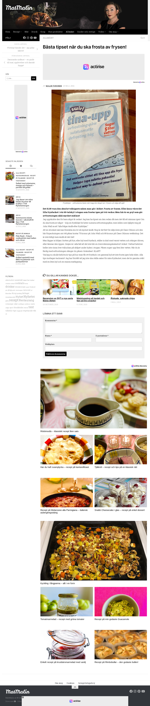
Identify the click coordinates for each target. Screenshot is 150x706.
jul (31, 290)
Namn (48, 336)
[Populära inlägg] (21, 165)
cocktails (19, 283)
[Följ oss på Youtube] (35, 37)
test (31, 307)
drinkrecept (20, 287)
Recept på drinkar (23, 233)
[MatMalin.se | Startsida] (19, 7)
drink (26, 283)
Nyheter (29, 296)
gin (6, 290)
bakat (25, 280)
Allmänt (70, 31)
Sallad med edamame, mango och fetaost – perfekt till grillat (26, 185)
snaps (7, 308)
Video (101, 31)
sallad (15, 304)
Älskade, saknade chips (123, 298)
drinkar (10, 286)
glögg (10, 290)
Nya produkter (55, 31)
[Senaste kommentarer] (31, 165)
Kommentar (51, 320)
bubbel (32, 280)
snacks (33, 304)
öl (6, 314)
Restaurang (26, 300)
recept (13, 300)
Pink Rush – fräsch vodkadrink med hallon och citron (26, 238)
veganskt (20, 311)
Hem (7, 31)
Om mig (113, 31)
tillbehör (9, 311)
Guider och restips (86, 31)
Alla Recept (20, 173)
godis (13, 290)
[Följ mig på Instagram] (28, 37)
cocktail (12, 283)
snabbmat (27, 304)
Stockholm (18, 307)
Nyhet (19, 296)
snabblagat (21, 304)
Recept (16, 31)
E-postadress (102, 336)
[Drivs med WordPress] (15, 701)
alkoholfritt (10, 280)
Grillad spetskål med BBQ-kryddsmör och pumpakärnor (25, 259)
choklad (7, 283)
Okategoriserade (22, 175)
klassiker (8, 293)
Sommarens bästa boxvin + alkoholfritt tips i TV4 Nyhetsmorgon (24, 221)
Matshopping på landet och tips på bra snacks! (91, 299)
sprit (11, 308)
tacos (26, 308)
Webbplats (49, 344)
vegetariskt (28, 310)
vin (34, 310)
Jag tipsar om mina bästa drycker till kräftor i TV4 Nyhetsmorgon (24, 202)
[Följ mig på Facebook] (24, 37)
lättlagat (25, 293)
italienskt (26, 290)
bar (28, 280)
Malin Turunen (54, 86)
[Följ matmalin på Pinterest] (31, 37)
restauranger (9, 304)
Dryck (34, 31)
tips (14, 310)
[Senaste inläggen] (10, 165)
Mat (26, 31)
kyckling (19, 293)
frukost (32, 287)
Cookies (70, 683)
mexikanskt (10, 297)
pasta (7, 301)
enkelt (27, 287)
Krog (43, 31)
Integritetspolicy (86, 683)
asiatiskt (19, 280)
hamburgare (19, 290)
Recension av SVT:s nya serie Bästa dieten (58, 299)
